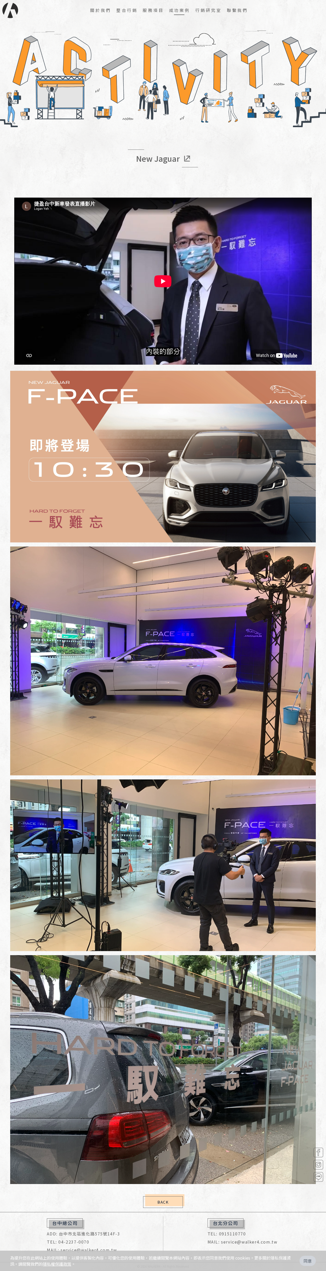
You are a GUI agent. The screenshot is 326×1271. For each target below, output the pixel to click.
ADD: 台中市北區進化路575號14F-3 (83, 1234)
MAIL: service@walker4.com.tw (82, 1250)
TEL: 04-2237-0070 (68, 1242)
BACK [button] (163, 1202)
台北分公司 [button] (225, 1223)
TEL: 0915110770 (227, 1234)
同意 (308, 1261)
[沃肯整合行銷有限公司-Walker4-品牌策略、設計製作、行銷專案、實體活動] (10, 10)
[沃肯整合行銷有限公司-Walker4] (318, 1152)
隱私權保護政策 (57, 1264)
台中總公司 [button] (64, 1223)
